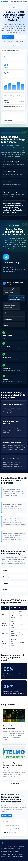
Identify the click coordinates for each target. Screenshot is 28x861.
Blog (21, 1)
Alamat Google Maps (17, 856)
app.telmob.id (5, 851)
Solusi (12, 1)
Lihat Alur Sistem (20, 37)
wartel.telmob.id (14, 851)
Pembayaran (17, 1)
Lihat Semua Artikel (14, 783)
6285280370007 (14, 825)
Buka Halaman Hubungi (10, 832)
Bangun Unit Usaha (8, 37)
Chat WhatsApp (6, 815)
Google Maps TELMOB (14, 829)
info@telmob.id (11, 827)
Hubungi (25, 1)
